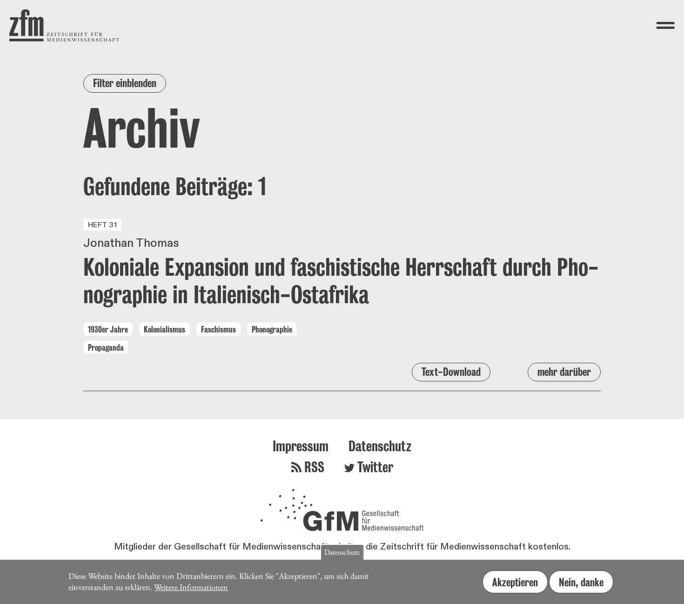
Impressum (301, 446)
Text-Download (451, 372)
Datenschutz (380, 446)
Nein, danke (581, 582)
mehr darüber (564, 372)
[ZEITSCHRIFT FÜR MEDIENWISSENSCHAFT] (64, 25)
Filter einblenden (124, 83)
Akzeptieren (515, 582)
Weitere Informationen (191, 587)
